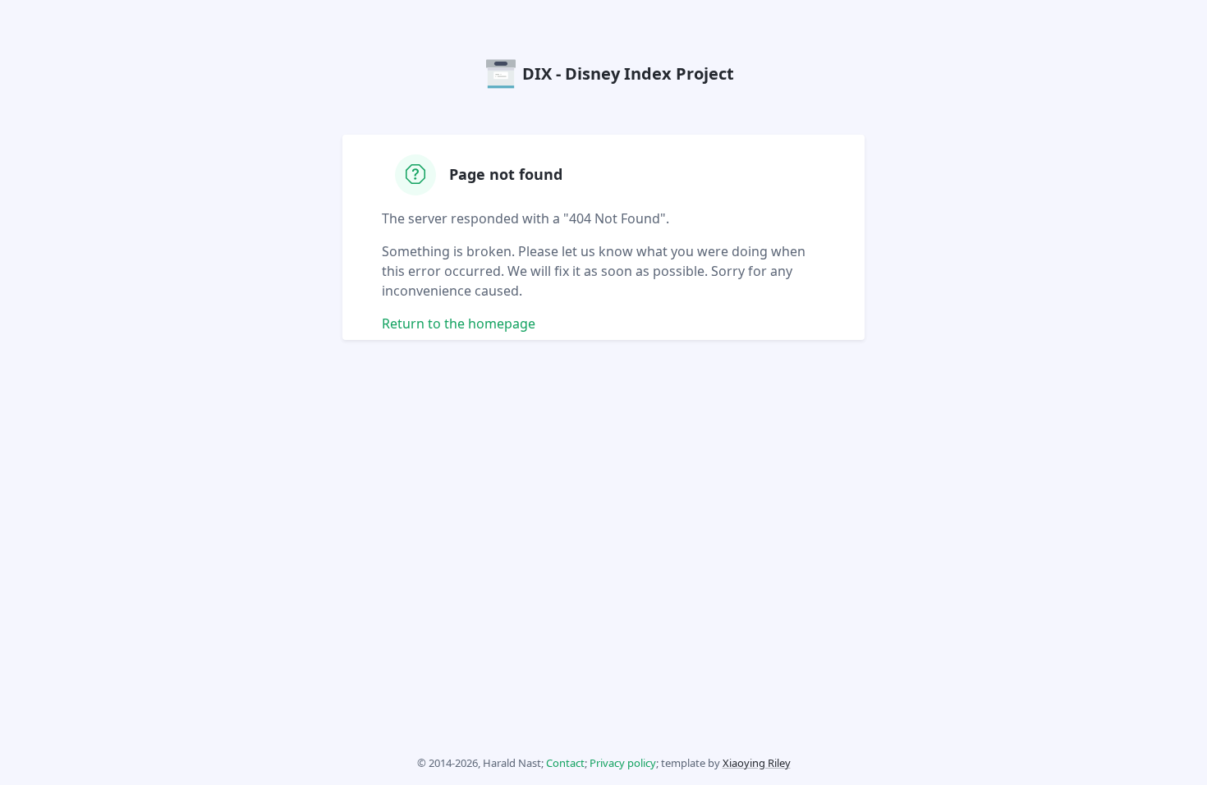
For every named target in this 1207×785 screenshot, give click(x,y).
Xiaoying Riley (757, 762)
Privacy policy (623, 762)
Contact (565, 762)
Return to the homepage (458, 323)
